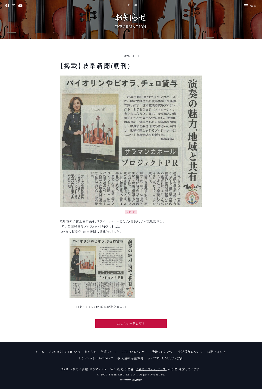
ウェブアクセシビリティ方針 (165, 358)
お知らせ (91, 351)
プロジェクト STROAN (64, 351)
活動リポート (109, 351)
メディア (131, 211)
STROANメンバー (135, 351)
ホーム (40, 351)
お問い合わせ (216, 351)
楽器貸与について (190, 351)
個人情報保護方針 (130, 358)
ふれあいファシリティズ (151, 369)
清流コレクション (163, 351)
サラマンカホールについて (95, 358)
